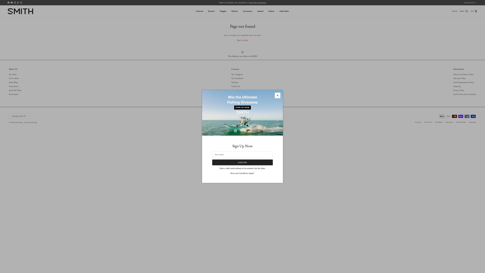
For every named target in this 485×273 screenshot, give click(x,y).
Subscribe (242, 162)
